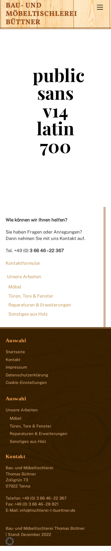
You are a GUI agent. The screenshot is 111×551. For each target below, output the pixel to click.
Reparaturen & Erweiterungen (39, 305)
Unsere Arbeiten (24, 276)
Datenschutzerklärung (27, 375)
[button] (9, 541)
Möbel (14, 286)
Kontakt (13, 359)
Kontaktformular (23, 263)
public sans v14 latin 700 (59, 110)
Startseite (15, 351)
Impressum (16, 367)
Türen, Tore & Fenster (30, 296)
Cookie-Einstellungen (26, 382)
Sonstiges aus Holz (28, 314)
